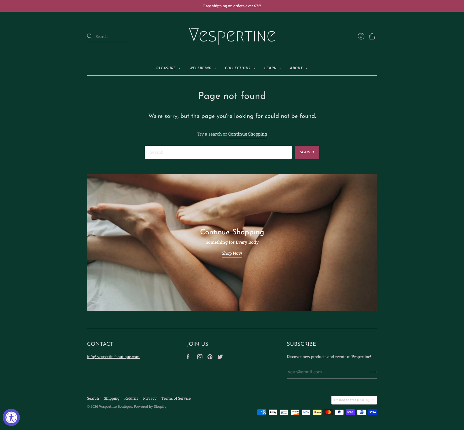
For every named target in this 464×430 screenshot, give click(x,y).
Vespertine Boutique (115, 406)
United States (351, 400)
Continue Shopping (247, 134)
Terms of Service (176, 398)
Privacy (150, 398)
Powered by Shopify (150, 406)
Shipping (111, 398)
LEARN (270, 68)
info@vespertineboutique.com (113, 356)
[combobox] (108, 36)
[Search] (89, 36)
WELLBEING (201, 68)
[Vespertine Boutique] (232, 36)
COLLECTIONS (238, 68)
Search (93, 398)
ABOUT (296, 68)
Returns (131, 398)
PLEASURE (166, 68)
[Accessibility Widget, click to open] (11, 417)
